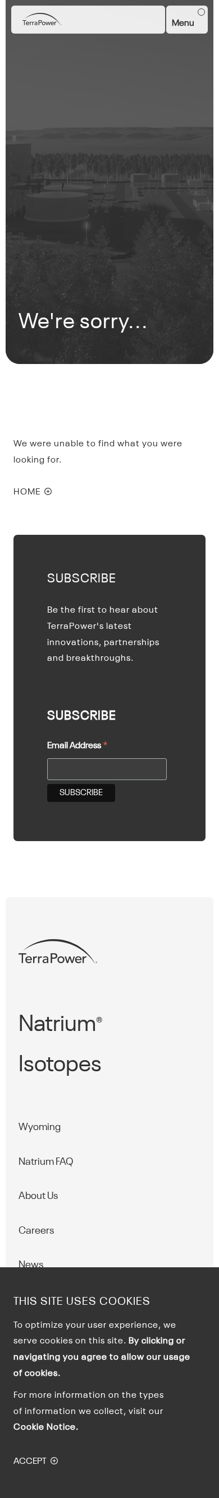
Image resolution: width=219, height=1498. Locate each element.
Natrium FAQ (46, 1162)
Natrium (60, 1025)
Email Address (77, 747)
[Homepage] (42, 20)
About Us (38, 1196)
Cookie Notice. (46, 1427)
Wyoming (40, 1127)
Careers (36, 1231)
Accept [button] (30, 1461)
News (31, 1265)
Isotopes (60, 1065)
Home (26, 492)
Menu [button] (183, 23)
